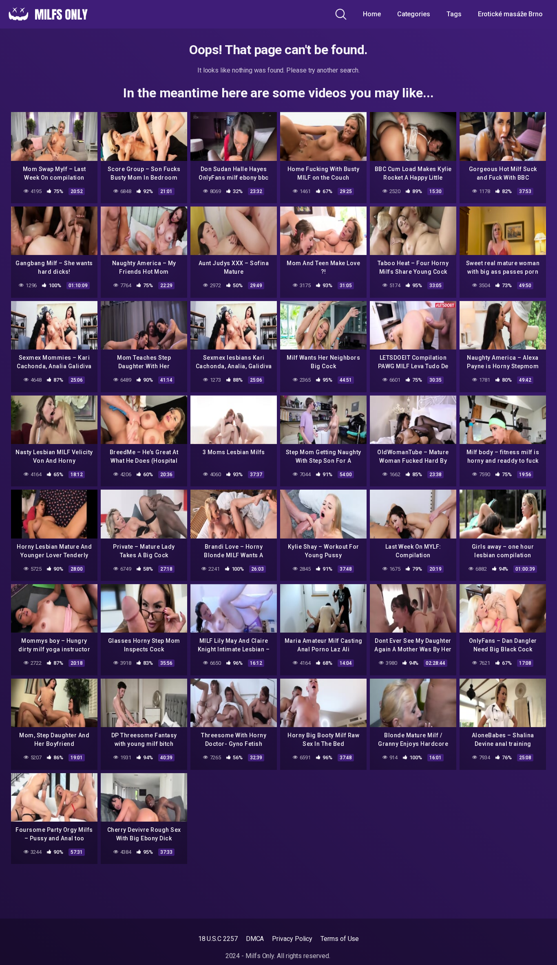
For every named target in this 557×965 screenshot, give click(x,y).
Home (372, 14)
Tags (454, 14)
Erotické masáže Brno (510, 14)
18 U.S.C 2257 (218, 939)
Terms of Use (339, 939)
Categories (413, 14)
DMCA (255, 939)
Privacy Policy (292, 939)
